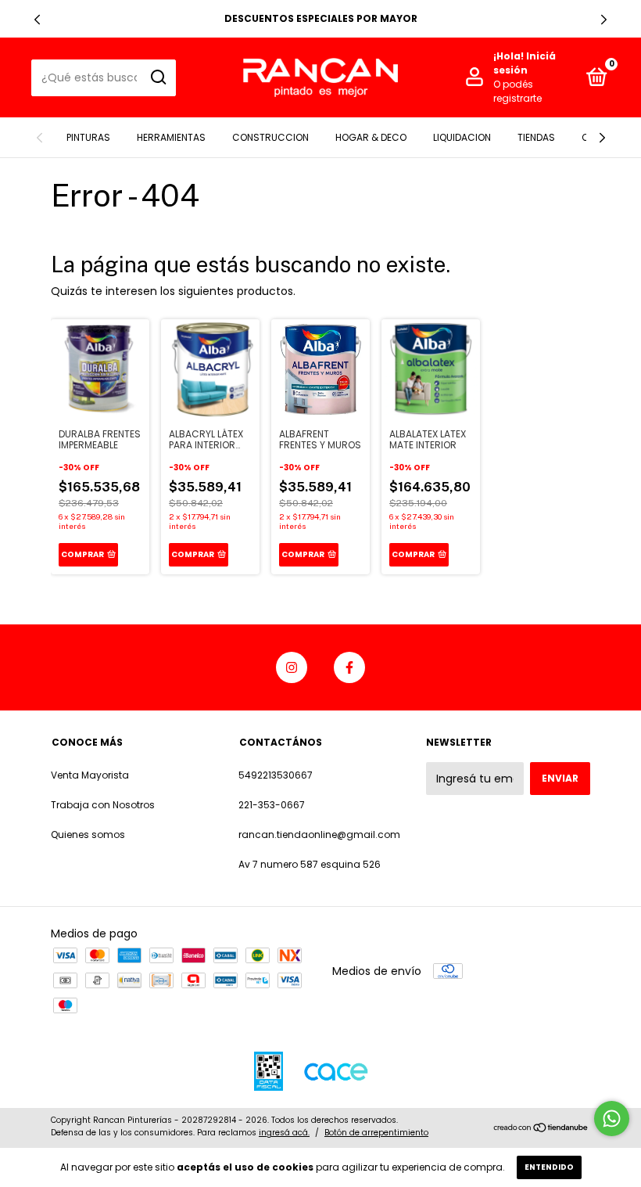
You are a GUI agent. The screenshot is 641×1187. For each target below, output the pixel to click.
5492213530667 (275, 775)
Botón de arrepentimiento (376, 1132)
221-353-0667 (271, 804)
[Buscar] (157, 77)
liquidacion (462, 137)
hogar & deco (370, 137)
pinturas (88, 137)
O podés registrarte (517, 91)
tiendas (536, 137)
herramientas (171, 137)
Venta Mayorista (90, 775)
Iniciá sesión (524, 63)
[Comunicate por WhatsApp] (611, 1118)
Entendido (549, 1167)
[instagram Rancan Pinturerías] (291, 667)
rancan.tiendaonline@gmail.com (319, 834)
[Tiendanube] (541, 1128)
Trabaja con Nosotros (103, 804)
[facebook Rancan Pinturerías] (349, 667)
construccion (270, 137)
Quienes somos (88, 834)
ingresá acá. (284, 1132)
